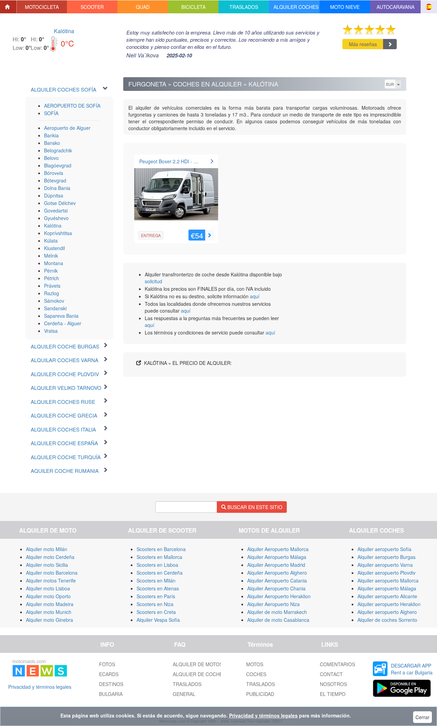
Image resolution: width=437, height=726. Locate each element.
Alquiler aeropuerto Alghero (387, 611)
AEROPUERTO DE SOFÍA (72, 105)
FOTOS (107, 664)
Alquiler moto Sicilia (47, 564)
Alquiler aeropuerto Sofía (384, 549)
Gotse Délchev (60, 203)
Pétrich (51, 278)
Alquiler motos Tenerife (51, 580)
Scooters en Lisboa (157, 564)
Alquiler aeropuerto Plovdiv (386, 572)
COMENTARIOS (337, 664)
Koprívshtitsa (58, 233)
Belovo (51, 157)
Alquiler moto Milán (46, 549)
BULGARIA (111, 693)
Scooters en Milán (156, 580)
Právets (52, 285)
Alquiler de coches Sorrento (387, 619)
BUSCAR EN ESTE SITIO (254, 507)
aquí (254, 296)
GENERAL (184, 693)
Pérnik (51, 270)
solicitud (153, 281)
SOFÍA (51, 113)
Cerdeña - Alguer (62, 323)
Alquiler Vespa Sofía (158, 619)
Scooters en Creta (156, 611)
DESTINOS (111, 684)
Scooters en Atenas (158, 588)
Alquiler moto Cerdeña (50, 556)
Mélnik (51, 255)
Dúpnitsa (53, 195)
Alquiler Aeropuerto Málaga (276, 556)
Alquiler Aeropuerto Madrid (276, 564)
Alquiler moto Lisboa (48, 588)
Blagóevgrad (57, 165)
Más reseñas (363, 44)
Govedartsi (56, 210)
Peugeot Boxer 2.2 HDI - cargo (172, 161)
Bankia (51, 135)
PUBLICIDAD (260, 693)
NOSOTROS (333, 684)
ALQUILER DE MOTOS (198, 664)
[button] (42, 6)
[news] (40, 666)
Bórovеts (53, 172)
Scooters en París (156, 596)
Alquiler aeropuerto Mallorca (388, 580)
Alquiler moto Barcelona (51, 572)
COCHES (256, 674)
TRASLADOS (187, 684)
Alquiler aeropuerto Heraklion (389, 604)
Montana (53, 263)
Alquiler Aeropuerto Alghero (277, 572)
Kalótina (64, 31)
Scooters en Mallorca (159, 556)
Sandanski (55, 308)
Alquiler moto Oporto (48, 596)
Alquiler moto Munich (48, 611)
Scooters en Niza (155, 604)
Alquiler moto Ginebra (49, 619)
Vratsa (51, 330)
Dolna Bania (57, 187)
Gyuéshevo (56, 218)
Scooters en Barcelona (161, 549)
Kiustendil (54, 248)
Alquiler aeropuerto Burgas (386, 556)
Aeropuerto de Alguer (67, 127)
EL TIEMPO (333, 693)
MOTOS (254, 664)
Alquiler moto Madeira (49, 604)
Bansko (52, 142)
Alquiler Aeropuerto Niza (273, 604)
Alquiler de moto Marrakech (277, 611)
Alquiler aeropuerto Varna (385, 564)
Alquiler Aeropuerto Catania (277, 580)
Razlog (51, 293)
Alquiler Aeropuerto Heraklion (279, 596)
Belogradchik (58, 150)
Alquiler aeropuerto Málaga (386, 588)
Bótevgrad (55, 180)
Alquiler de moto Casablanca (278, 619)
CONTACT (331, 674)
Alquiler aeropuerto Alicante (387, 596)
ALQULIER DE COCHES (199, 674)
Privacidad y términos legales (39, 686)
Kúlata (51, 240)
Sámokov (54, 300)
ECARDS (108, 674)
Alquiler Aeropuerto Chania (276, 588)
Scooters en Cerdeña (160, 572)
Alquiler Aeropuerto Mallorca (278, 549)
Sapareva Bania (61, 315)
